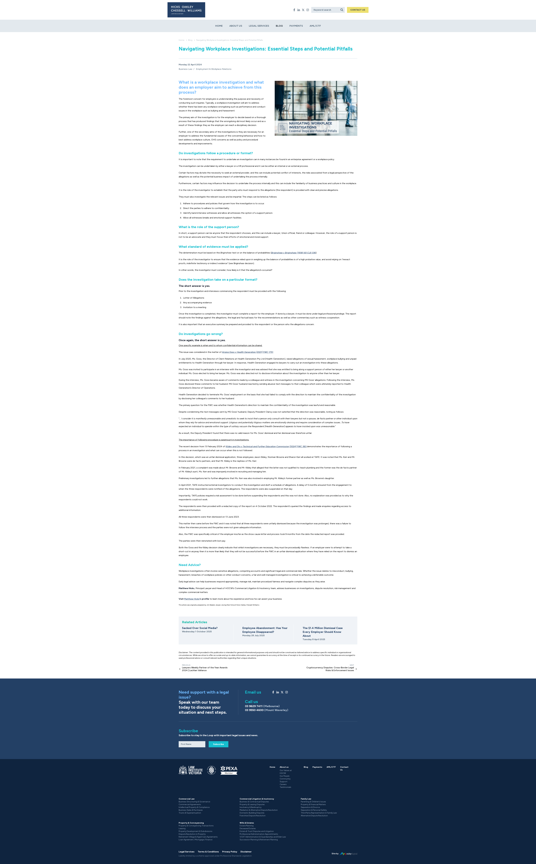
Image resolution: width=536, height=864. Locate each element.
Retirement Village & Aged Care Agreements (198, 837)
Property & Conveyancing (191, 823)
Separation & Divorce (310, 807)
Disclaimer (246, 851)
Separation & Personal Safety (314, 810)
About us (235, 25)
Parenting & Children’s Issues (313, 801)
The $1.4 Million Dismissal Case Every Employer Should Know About (323, 631)
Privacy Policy (229, 851)
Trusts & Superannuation (190, 813)
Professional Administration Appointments (259, 834)
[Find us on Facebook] (294, 10)
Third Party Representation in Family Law (319, 813)
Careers (283, 784)
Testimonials (285, 787)
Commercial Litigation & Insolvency (257, 799)
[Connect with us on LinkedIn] (298, 10)
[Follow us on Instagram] (307, 10)
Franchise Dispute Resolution (252, 815)
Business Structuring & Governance (194, 801)
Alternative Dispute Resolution (314, 815)
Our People (284, 776)
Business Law (185, 69)
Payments (296, 25)
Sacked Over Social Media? (199, 628)
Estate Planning (246, 825)
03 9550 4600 (266, 710)
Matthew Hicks (192, 599)
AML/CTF (315, 25)
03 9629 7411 (262, 706)
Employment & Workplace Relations (213, 69)
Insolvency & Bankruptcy (250, 807)
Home (219, 25)
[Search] (342, 10)
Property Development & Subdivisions (195, 831)
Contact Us (344, 768)
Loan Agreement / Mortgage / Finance (195, 839)
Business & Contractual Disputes (254, 801)
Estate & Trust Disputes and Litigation (257, 831)
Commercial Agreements (190, 804)
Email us (253, 692)
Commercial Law (187, 799)
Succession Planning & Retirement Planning (259, 839)
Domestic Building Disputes (252, 813)
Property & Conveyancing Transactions (196, 825)
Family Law (306, 799)
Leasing (182, 828)
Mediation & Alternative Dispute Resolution (259, 810)
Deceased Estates (248, 828)
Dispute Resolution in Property (192, 834)
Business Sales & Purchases (191, 810)
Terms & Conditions (208, 851)
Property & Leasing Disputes (252, 804)
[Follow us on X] (303, 10)
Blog (279, 25)
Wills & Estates (247, 823)
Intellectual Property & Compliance (194, 807)
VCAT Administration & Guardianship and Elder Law (263, 837)
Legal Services (259, 25)
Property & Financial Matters (313, 804)
